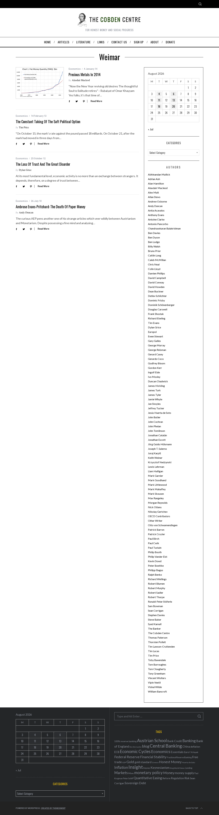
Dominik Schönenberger (161, 304)
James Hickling (156, 385)
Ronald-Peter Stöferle (160, 601)
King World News (177, 768)
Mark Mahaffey (157, 489)
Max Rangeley (156, 498)
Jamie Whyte (155, 399)
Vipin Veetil (154, 682)
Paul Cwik (153, 543)
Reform (166, 778)
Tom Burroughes (157, 664)
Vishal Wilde (155, 686)
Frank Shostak (156, 313)
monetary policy (148, 772)
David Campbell (157, 277)
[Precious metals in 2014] (40, 83)
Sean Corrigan (155, 610)
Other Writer (155, 520)
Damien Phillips (156, 273)
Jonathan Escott (157, 439)
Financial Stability (153, 757)
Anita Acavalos (156, 210)
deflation (195, 746)
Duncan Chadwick (158, 381)
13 (174, 100)
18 (159, 106)
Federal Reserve (127, 757)
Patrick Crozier (156, 534)
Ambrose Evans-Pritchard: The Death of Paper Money (50, 206)
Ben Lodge (154, 241)
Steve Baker (154, 619)
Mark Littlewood (157, 484)
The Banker (154, 628)
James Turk (154, 390)
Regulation (177, 778)
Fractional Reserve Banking (179, 757)
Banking (189, 740)
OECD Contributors (159, 516)
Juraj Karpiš (154, 453)
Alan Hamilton (156, 183)
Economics (75, 69)
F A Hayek (194, 752)
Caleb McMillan (157, 259)
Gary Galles (154, 340)
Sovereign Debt (135, 783)
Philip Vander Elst (157, 556)
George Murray (156, 345)
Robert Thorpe (156, 597)
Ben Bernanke (136, 747)
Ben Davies (154, 232)
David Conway (156, 282)
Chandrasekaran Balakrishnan (164, 228)
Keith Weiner (155, 457)
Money (168, 773)
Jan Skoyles (154, 403)
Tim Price (24, 127)
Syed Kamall (154, 624)
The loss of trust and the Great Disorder (43, 164)
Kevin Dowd (154, 561)
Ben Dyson (154, 237)
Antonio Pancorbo (158, 223)
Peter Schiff (128, 778)
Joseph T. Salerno (157, 448)
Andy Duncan (26, 212)
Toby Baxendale (157, 660)
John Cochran (155, 421)
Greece (155, 762)
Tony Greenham (156, 673)
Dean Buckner (156, 291)
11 (159, 100)
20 (173, 106)
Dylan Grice (25, 169)
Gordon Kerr (155, 367)
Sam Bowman (155, 606)
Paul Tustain (154, 547)
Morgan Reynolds (158, 502)
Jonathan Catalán (157, 435)
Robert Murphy (156, 588)
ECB (116, 752)
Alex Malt (153, 192)
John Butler (154, 417)
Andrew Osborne (157, 201)
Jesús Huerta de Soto (159, 412)
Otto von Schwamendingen (162, 525)
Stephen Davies (156, 615)
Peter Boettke (156, 565)
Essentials (177, 752)
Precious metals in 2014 (85, 74)
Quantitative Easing (148, 778)
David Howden (156, 286)
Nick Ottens (155, 507)
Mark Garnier (155, 475)
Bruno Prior (154, 250)
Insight (135, 767)
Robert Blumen (156, 583)
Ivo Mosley (154, 376)
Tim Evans (153, 322)
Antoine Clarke (156, 219)
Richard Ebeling (156, 318)
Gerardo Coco (156, 358)
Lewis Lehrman (156, 466)
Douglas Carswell (157, 309)
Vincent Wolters (157, 677)
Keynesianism (160, 767)
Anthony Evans (156, 214)
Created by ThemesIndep (53, 808)
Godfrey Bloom (156, 363)
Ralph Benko (155, 574)
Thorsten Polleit (157, 642)
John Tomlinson (156, 430)
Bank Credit (174, 741)
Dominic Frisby (156, 300)
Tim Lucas (153, 651)
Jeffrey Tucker (156, 408)
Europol (152, 331)
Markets (121, 773)
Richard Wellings (157, 579)
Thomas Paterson (157, 637)
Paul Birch (153, 538)
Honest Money (170, 762)
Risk (187, 778)
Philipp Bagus (155, 570)
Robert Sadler (155, 592)
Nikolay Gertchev (158, 511)
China (186, 746)
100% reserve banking (125, 741)
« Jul (150, 129)
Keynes (146, 768)
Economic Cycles (135, 751)
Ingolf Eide (154, 372)
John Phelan (154, 426)
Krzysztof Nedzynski (159, 462)
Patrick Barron (156, 529)
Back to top (192, 808)
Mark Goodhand (157, 480)
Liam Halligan (155, 471)
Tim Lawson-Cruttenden (161, 646)
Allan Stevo (154, 196)
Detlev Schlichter (157, 295)
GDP (124, 762)
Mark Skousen (156, 493)
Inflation (121, 767)
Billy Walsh (154, 246)
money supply (184, 773)
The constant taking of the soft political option (48, 121)
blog (145, 746)
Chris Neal (154, 264)
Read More (96, 101)
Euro (186, 752)
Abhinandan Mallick (159, 174)
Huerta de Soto (188, 762)
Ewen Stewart (155, 336)
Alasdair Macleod (81, 80)
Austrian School (152, 740)
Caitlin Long (154, 255)
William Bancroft (157, 691)
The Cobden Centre (159, 633)
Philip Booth (155, 552)
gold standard (143, 762)
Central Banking (166, 746)
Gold (130, 762)
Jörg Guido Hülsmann (160, 444)
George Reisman (157, 349)
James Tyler (154, 394)
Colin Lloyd (154, 268)
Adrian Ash (154, 178)
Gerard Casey (155, 354)
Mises (131, 773)
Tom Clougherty (157, 668)
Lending (188, 768)
